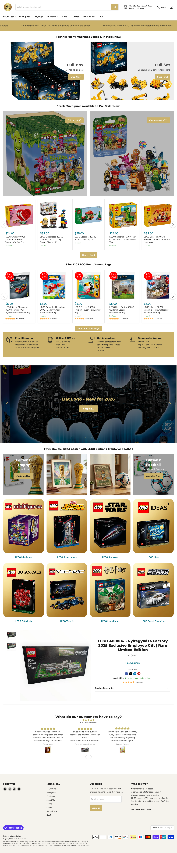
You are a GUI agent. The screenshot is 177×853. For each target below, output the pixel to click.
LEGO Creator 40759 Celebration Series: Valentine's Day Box (15, 239)
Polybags (38, 16)
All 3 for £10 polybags (88, 328)
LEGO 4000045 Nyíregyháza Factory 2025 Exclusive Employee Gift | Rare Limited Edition (133, 645)
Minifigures (24, 16)
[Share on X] (130, 673)
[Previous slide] (7, 404)
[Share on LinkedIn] (134, 673)
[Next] (173, 224)
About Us (51, 16)
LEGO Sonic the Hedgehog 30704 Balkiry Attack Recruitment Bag (52, 310)
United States (161, 827)
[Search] (114, 7)
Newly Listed (88, 255)
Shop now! (89, 408)
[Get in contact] (109, 344)
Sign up (96, 807)
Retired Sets (89, 16)
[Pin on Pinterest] (138, 673)
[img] (88, 720)
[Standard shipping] (150, 344)
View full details (132, 663)
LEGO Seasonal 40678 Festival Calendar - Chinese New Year (157, 239)
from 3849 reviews (89, 722)
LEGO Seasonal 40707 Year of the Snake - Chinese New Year (122, 239)
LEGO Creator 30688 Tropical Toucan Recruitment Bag (88, 310)
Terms (64, 16)
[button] (86, 756)
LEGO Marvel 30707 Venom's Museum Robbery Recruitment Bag (156, 310)
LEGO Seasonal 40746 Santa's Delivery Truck (85, 238)
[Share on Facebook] (126, 673)
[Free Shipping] (27, 344)
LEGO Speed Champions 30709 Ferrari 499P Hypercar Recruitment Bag (17, 310)
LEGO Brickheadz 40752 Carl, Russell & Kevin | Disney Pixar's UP (51, 239)
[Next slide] (169, 404)
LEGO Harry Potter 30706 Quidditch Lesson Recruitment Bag (121, 310)
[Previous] (4, 224)
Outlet (76, 16)
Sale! (100, 16)
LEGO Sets (8, 16)
